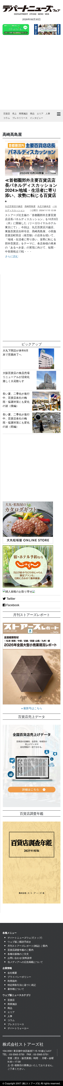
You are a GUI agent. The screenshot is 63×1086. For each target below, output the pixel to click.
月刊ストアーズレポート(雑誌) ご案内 (28, 945)
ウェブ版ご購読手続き (19, 941)
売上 (14, 113)
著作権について (16, 989)
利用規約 (12, 980)
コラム (6, 117)
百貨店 (6, 113)
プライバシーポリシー (19, 976)
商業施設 (23, 113)
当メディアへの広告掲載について (25, 962)
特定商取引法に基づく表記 (22, 984)
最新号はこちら (32, 708)
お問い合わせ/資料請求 (20, 958)
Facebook (12, 605)
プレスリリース (20, 117)
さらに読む (11, 256)
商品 (32, 113)
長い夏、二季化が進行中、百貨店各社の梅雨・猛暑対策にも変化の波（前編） (16, 420)
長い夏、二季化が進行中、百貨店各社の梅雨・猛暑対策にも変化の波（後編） (16, 400)
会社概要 (12, 972)
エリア (40, 113)
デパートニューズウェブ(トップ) (25, 937)
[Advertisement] (31, 73)
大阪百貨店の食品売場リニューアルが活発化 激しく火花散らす (17, 377)
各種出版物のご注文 (18, 953)
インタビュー (36, 117)
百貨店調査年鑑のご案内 (20, 949)
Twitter (10, 598)
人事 (48, 113)
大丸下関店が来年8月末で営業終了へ (15, 352)
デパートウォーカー (18, 1028)
